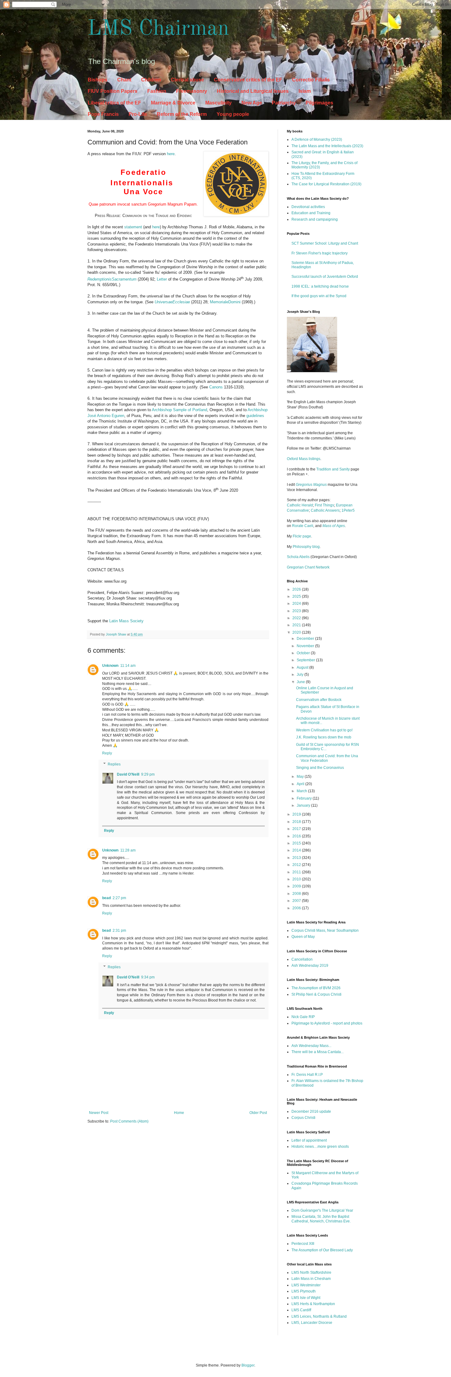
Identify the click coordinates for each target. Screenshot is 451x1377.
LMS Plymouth (303, 1291)
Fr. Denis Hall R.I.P (307, 1074)
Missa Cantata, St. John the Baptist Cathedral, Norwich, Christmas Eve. (321, 1218)
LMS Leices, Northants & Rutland (319, 1316)
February (305, 798)
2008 (297, 893)
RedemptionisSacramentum (112, 279)
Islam (305, 91)
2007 (297, 901)
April (301, 784)
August (303, 667)
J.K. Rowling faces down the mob (323, 737)
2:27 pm (119, 898)
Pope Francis (103, 114)
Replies (114, 764)
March (302, 791)
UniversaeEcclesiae (172, 302)
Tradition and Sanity (333, 469)
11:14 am (128, 665)
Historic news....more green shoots (320, 1146)
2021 (297, 625)
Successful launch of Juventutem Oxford (324, 276)
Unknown (110, 665)
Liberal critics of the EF (114, 102)
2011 (297, 872)
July (300, 674)
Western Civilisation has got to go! (324, 730)
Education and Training (310, 213)
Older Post (258, 1113)
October (304, 653)
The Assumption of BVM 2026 (316, 988)
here (171, 153)
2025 (297, 596)
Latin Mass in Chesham (311, 1279)
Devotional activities (308, 207)
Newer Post (98, 1113)
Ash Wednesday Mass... (311, 1046)
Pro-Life (138, 114)
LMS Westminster (306, 1285)
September (306, 660)
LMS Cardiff (301, 1310)
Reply (107, 753)
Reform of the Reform (182, 114)
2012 (297, 865)
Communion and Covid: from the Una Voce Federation (327, 758)
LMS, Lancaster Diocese (311, 1322)
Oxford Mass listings (303, 459)
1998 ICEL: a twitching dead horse (320, 286)
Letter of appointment (309, 1140)
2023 (297, 611)
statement (133, 227)
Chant (124, 79)
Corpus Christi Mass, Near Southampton (325, 930)
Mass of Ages (333, 526)
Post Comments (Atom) (129, 1121)
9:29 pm (148, 774)
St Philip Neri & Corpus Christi (316, 994)
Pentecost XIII (302, 1243)
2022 (297, 618)
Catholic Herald (300, 505)
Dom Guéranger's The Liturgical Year (322, 1210)
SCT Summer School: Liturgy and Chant (324, 243)
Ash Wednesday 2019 (309, 965)
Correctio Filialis (311, 79)
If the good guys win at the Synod (318, 296)
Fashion (156, 91)
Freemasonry (191, 91)
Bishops (97, 79)
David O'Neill (128, 774)
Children (151, 79)
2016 (297, 836)
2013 (297, 858)
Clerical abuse (187, 79)
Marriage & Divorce (173, 102)
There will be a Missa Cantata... (317, 1052)
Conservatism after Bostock (318, 700)
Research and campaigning (314, 219)
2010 (297, 879)
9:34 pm (148, 977)
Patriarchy (284, 102)
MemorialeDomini (225, 302)
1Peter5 (348, 510)
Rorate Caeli (302, 526)
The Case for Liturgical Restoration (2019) (326, 184)
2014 (297, 850)
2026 (297, 589)
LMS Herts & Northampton (313, 1304)
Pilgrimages (319, 102)
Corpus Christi (303, 1117)
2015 (297, 843)
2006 (297, 908)
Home (179, 1113)
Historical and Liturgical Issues (253, 91)
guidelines (255, 415)
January (304, 805)
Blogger (247, 1365)
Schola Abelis (298, 557)
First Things (324, 505)
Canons (216, 387)
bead (106, 898)
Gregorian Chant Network (308, 567)
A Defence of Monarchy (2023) (316, 139)
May (301, 776)
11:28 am (128, 850)
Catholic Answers (325, 510)
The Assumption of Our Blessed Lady (322, 1250)
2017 (297, 829)
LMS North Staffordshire (311, 1272)
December (306, 638)
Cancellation (302, 959)
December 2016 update (311, 1111)
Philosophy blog (306, 547)
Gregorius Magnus (311, 484)
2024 (297, 603)
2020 (297, 632)
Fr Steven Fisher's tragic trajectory (319, 253)
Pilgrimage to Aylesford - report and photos (326, 1023)
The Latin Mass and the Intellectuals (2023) (327, 146)
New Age (251, 102)
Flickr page (302, 536)
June (301, 682)
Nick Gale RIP (303, 1017)
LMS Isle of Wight (305, 1298)
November (306, 646)
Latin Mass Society (126, 621)
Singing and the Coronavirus (320, 767)
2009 (297, 886)
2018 (297, 822)
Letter (162, 279)
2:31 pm (119, 930)
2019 (297, 814)
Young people (233, 114)
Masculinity (218, 102)
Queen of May (303, 936)
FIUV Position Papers (112, 91)
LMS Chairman (158, 29)
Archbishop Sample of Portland (179, 409)
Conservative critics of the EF (248, 79)
